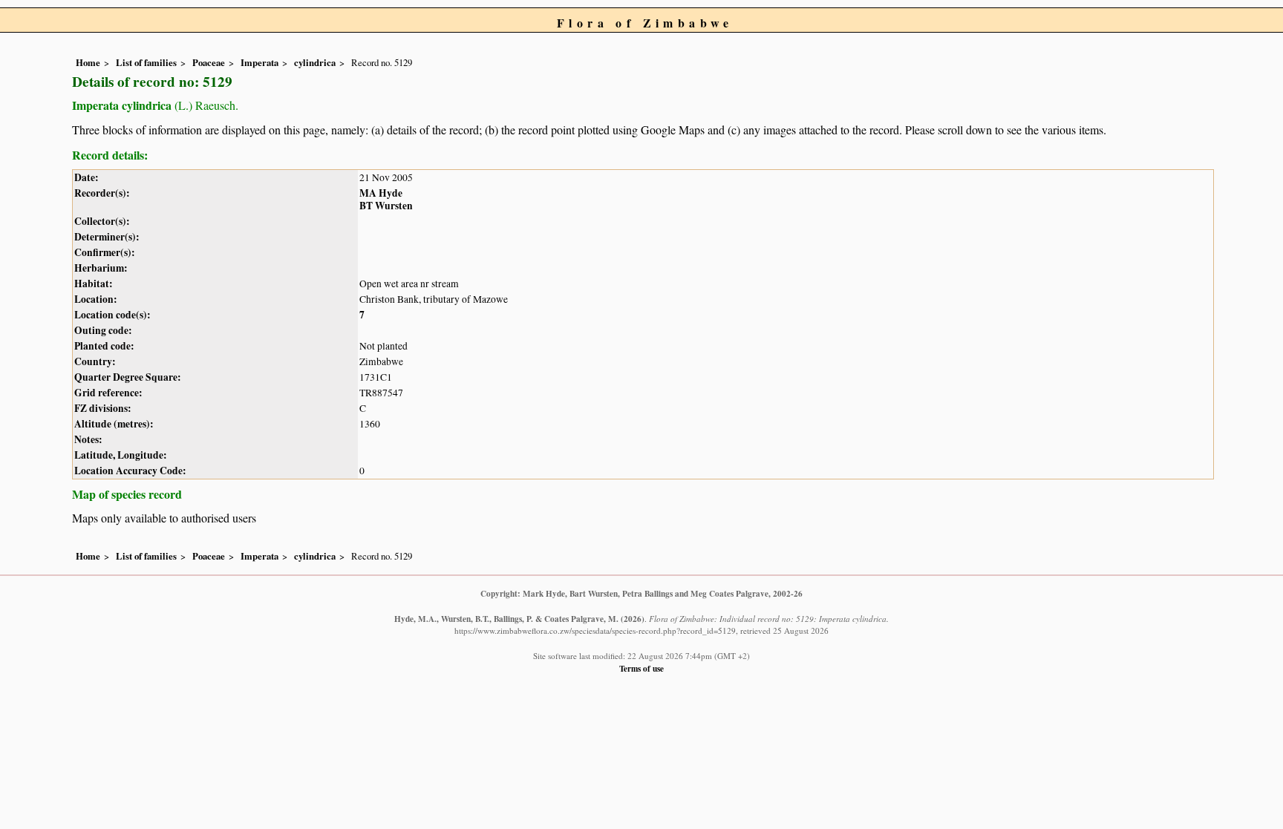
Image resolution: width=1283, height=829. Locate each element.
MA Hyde (380, 193)
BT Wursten (386, 205)
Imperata (259, 62)
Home (88, 62)
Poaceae (208, 62)
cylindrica (315, 62)
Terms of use (641, 668)
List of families (146, 62)
